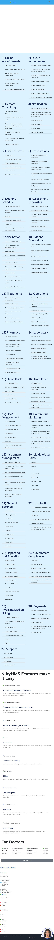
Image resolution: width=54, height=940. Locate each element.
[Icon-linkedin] (42, 936)
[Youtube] (52, 936)
